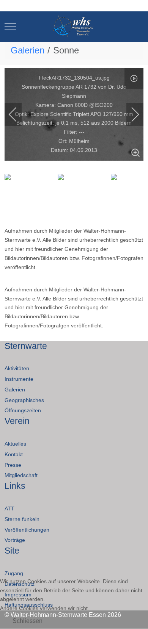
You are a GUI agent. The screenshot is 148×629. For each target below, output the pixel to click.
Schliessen (28, 621)
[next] (130, 114)
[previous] (18, 114)
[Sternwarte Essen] (74, 26)
